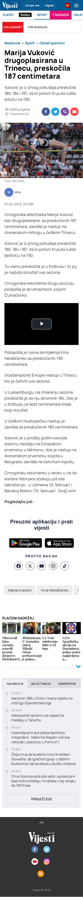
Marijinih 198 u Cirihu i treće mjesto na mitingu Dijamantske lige (42, 700)
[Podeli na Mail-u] (74, 111)
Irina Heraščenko (54, 590)
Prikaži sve (41, 799)
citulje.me (32, 5)
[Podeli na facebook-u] (46, 111)
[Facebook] (18, 566)
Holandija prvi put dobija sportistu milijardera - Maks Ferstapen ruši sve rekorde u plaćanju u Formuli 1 (40, 737)
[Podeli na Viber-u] (65, 111)
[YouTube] (41, 566)
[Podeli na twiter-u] (55, 111)
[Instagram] (53, 566)
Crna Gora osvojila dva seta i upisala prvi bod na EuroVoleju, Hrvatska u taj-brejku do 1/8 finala (43, 781)
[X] (30, 566)
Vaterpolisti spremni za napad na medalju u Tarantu (37, 717)
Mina (17, 192)
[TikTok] (64, 566)
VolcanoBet (13, 27)
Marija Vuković (20, 590)
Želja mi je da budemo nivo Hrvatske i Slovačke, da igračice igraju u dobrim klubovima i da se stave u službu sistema (43, 759)
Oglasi (49, 5)
